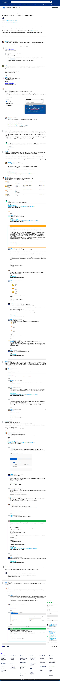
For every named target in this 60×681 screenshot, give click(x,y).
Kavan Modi (9, 200)
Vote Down (6, 75)
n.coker (6, 47)
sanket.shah (9, 162)
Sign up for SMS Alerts (32, 173)
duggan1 (16, 41)
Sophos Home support (52, 662)
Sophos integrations (3, 670)
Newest (27, 46)
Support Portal (52, 4)
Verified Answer (50, 602)
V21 (49, 616)
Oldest (21, 46)
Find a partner (22, 657)
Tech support (31, 665)
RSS (52, 620)
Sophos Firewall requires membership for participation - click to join (30, 679)
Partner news (22, 667)
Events (50, 671)
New (55, 7)
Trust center (31, 672)
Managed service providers (23, 658)
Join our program (22, 659)
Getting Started (43, 4)
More (19, 7)
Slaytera (21, 557)
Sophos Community (10, 125)
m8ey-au (18, 572)
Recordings (41, 670)
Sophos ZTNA (12, 658)
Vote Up (5, 75)
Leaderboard (41, 663)
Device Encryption (3, 659)
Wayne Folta (7, 130)
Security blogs (32, 673)
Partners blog (22, 663)
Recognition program (42, 662)
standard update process (34, 30)
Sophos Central (13, 667)
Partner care (21, 668)
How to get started (42, 657)
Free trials (50, 657)
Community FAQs (42, 658)
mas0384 (6, 421)
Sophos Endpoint (3, 657)
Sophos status (32, 664)
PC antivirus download (52, 666)
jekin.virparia (9, 432)
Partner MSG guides (22, 666)
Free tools (2, 671)
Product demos (51, 658)
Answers (35, 44)
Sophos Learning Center (33, 663)
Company (50, 670)
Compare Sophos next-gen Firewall (13, 124)
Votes (24, 46)
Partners (26, 4)
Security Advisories (19, 123)
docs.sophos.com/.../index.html (32, 507)
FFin (19, 117)
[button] (50, 2)
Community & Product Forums (10, 4)
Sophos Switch (12, 659)
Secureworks (51, 675)
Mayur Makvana (10, 117)
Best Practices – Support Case (12, 123)
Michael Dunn (10, 142)
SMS (27, 125)
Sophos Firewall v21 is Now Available (12, 20)
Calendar (41, 669)
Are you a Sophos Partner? (11, 173)
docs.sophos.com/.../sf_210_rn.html (12, 22)
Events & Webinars (34, 4)
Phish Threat (2, 666)
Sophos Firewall (51, 615)
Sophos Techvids (23, 125)
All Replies (13, 44)
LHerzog (9, 572)
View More (24, 580)
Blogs (20, 4)
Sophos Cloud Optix (13, 668)
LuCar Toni (6, 41)
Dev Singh (6, 361)
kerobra (11, 248)
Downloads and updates (33, 657)
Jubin (8, 368)
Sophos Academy (32, 674)
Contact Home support (52, 663)
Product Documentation (17, 125)
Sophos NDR (12, 663)
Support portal (32, 659)
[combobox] (30, 2)
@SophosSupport (25, 173)
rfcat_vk (6, 65)
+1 (45, 409)
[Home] (6, 2)
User (57, 1)
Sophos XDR (2, 658)
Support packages (32, 658)
